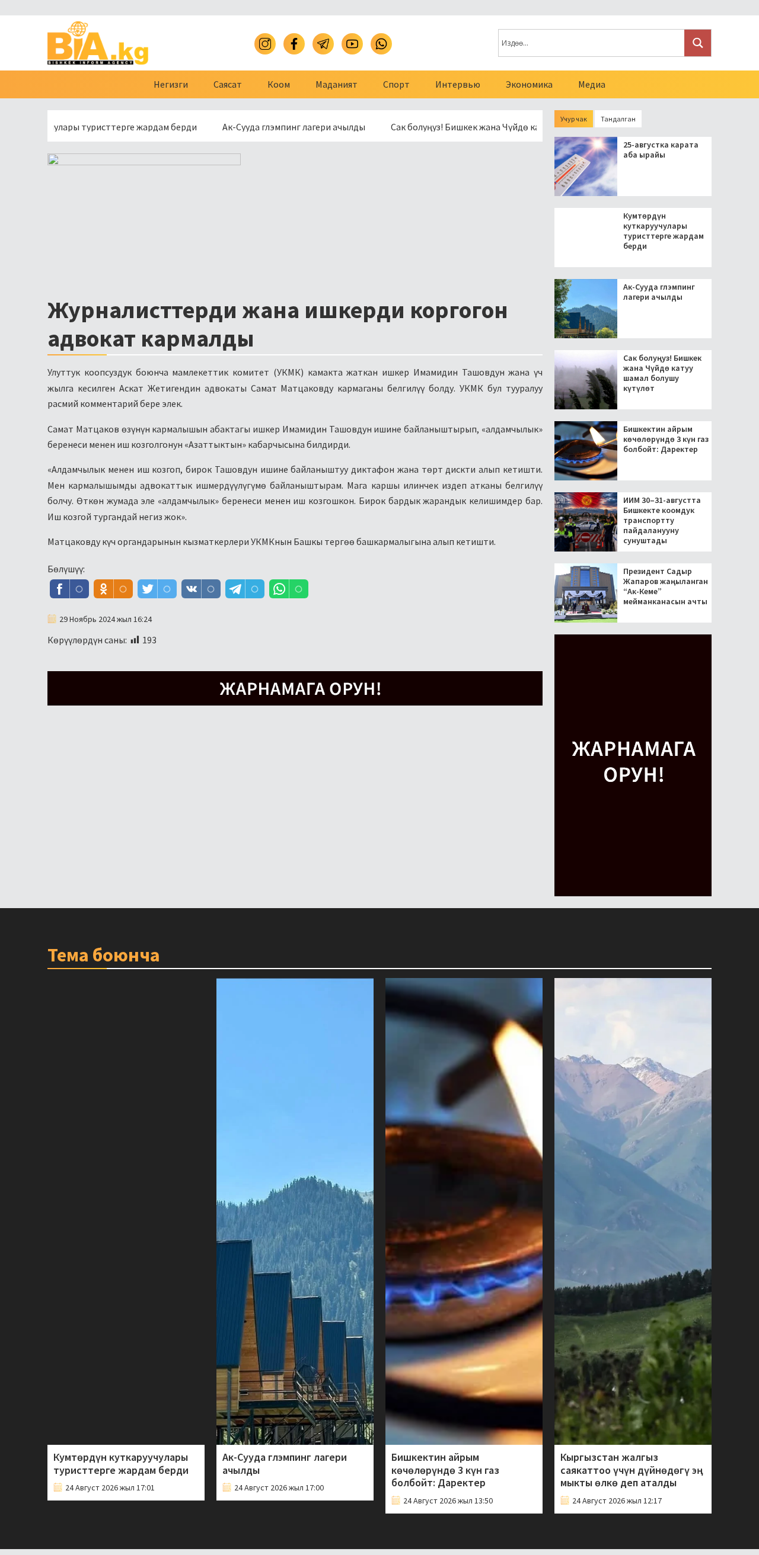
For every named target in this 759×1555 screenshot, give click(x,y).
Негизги (171, 84)
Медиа (591, 84)
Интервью (457, 84)
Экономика (529, 84)
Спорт (396, 84)
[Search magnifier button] (697, 43)
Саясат (227, 84)
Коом (278, 84)
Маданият (336, 84)
